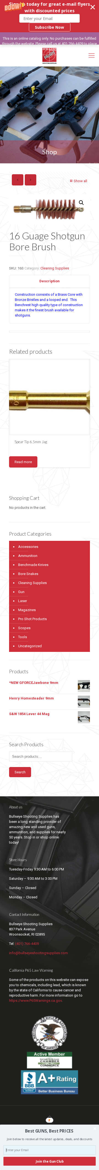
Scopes (24, 628)
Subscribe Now (49, 27)
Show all (80, 181)
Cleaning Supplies (54, 268)
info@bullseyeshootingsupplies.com (38, 953)
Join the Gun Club (50, 1161)
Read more (23, 462)
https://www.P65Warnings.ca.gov (35, 1000)
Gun (21, 592)
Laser (22, 601)
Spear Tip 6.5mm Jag (31, 442)
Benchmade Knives (33, 565)
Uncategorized (30, 646)
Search (20, 772)
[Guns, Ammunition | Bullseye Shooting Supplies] (49, 55)
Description (49, 281)
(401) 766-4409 (27, 944)
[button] (49, 16)
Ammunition (27, 556)
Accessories (28, 547)
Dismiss (55, 49)
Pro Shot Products (32, 619)
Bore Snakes (28, 574)
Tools (22, 637)
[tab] (49, 281)
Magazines (27, 610)
